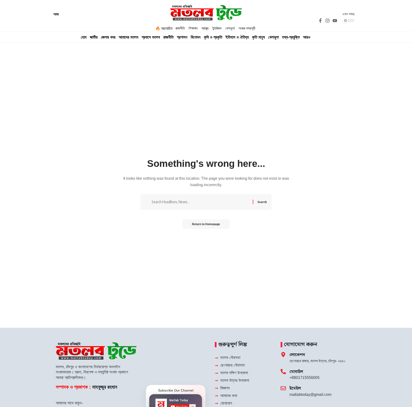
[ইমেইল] (283, 388)
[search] (330, 37)
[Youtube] (334, 20)
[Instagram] (327, 20)
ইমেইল (295, 388)
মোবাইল (296, 371)
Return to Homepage (206, 224)
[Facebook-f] (320, 20)
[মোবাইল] (283, 371)
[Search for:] (200, 202)
